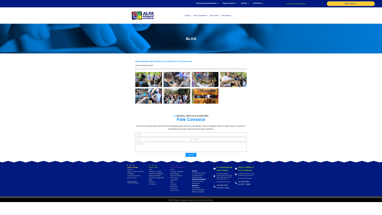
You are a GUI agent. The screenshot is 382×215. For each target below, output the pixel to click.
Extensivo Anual (197, 175)
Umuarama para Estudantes (206, 3)
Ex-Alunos (152, 184)
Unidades (130, 173)
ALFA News (257, 3)
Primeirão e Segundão (156, 178)
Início (151, 169)
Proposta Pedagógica (156, 173)
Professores (174, 178)
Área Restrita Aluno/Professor (295, 4)
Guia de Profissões (198, 190)
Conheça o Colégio (155, 171)
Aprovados (174, 180)
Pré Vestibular (226, 15)
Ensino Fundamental (200, 15)
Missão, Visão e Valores (135, 171)
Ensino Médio (214, 15)
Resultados (196, 183)
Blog (150, 180)
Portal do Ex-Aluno (133, 176)
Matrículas (174, 186)
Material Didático (155, 176)
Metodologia (174, 173)
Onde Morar (196, 188)
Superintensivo (197, 177)
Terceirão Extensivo (199, 173)
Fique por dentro (229, 3)
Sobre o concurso (198, 181)
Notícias (152, 182)
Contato (244, 3)
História (130, 169)
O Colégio (187, 15)
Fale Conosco (131, 178)
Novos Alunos (350, 4)
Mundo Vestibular (198, 192)
